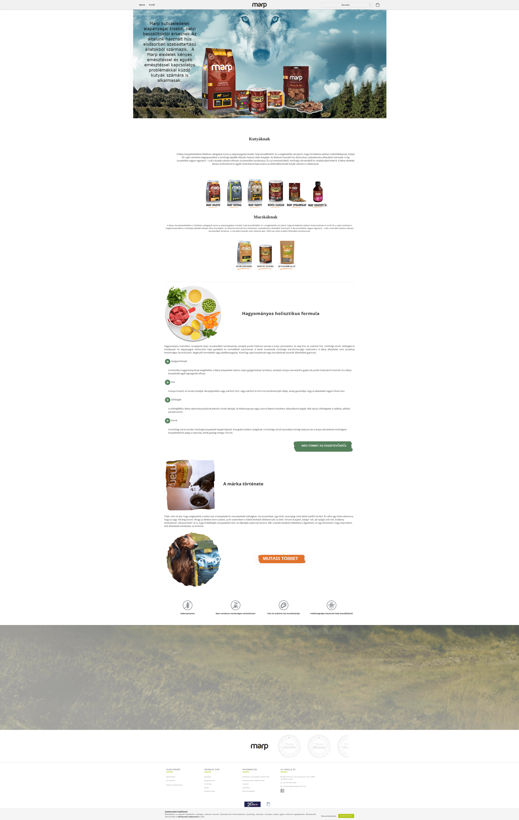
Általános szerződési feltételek (256, 777)
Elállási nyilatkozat (174, 785)
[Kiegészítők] (317, 189)
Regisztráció (209, 780)
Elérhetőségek (248, 791)
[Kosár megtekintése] (377, 5)
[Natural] (234, 189)
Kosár (206, 788)
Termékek (170, 780)
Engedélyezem (346, 816)
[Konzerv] (276, 189)
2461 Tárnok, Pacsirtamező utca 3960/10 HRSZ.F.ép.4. (298, 778)
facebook (282, 791)
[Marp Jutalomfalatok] (287, 254)
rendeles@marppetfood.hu (294, 786)
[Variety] (255, 189)
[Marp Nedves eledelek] (265, 254)
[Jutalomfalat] (297, 189)
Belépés (207, 777)
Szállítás (246, 788)
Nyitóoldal (170, 777)
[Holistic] (213, 189)
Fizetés (245, 784)
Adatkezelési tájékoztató (253, 780)
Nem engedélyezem (328, 816)
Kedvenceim (209, 791)
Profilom (208, 784)
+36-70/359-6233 (289, 783)
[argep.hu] (252, 804)
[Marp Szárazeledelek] (244, 254)
